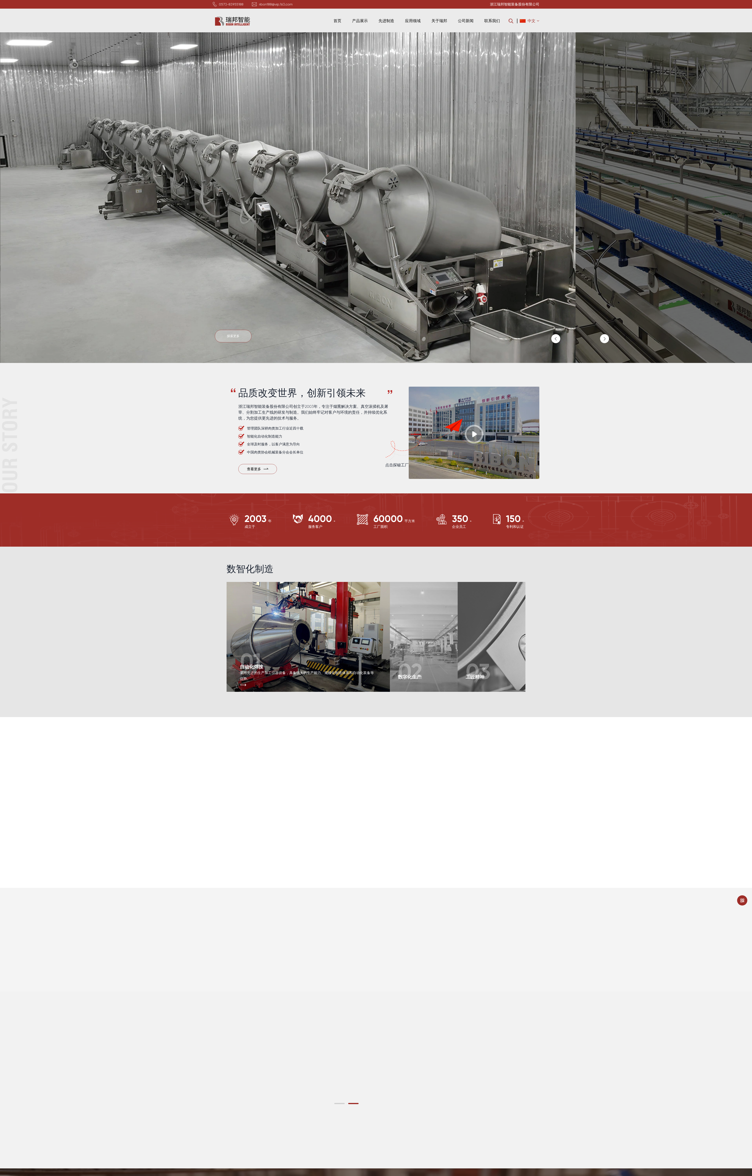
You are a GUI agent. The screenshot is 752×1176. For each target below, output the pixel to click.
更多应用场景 (402, 863)
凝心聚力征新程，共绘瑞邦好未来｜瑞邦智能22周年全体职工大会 (448, 1130)
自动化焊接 (251, 666)
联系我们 (492, 21)
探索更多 (233, 336)
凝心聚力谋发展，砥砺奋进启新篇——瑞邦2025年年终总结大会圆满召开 (292, 1112)
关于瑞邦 (439, 21)
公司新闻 (466, 21)
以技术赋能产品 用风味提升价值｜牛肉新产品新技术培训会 (442, 1105)
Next (604, 338)
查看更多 (38, 788)
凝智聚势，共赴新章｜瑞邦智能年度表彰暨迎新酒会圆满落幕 (444, 1080)
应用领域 (413, 21)
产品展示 (360, 21)
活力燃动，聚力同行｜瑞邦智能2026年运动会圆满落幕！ (440, 1029)
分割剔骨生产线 (43, 856)
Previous (555, 338)
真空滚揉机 (400, 770)
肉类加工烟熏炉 (43, 757)
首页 (337, 21)
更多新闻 (507, 1010)
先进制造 (386, 21)
